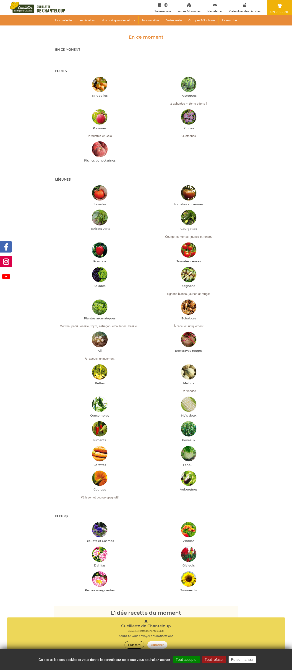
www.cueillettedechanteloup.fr (146, 631)
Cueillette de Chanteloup (146, 626)
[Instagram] (164, 5)
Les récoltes (86, 20)
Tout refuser (214, 659)
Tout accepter (187, 659)
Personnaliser (242, 659)
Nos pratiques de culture (118, 20)
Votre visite (174, 20)
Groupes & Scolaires (201, 20)
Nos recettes (150, 20)
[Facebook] (159, 5)
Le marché (229, 20)
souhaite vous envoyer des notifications (146, 636)
